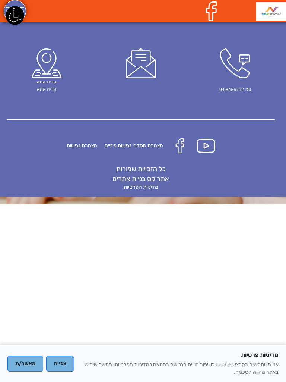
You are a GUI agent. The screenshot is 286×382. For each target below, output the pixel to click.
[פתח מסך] (15, 15)
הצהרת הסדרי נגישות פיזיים (134, 146)
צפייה (60, 363)
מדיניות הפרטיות (141, 187)
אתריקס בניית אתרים (140, 179)
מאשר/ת (25, 363)
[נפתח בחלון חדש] (213, 11)
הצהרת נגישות (82, 146)
